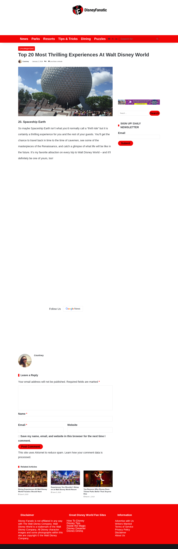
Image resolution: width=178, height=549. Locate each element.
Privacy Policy (122, 529)
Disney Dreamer (76, 528)
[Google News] (73, 308)
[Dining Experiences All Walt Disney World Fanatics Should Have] (32, 479)
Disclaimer (120, 532)
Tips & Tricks (68, 39)
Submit (125, 143)
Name (22, 413)
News (24, 39)
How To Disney (75, 520)
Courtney (26, 61)
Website (72, 424)
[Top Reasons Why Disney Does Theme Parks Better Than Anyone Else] (98, 479)
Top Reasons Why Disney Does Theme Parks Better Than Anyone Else (97, 491)
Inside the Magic (76, 525)
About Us (120, 535)
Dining (86, 39)
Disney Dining (75, 530)
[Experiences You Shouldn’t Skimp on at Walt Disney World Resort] (65, 478)
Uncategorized (26, 48)
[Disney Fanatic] (89, 11)
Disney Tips (73, 523)
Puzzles (100, 39)
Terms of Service (124, 526)
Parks (35, 39)
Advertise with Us (124, 521)
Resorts (49, 39)
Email (22, 424)
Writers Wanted (123, 523)
